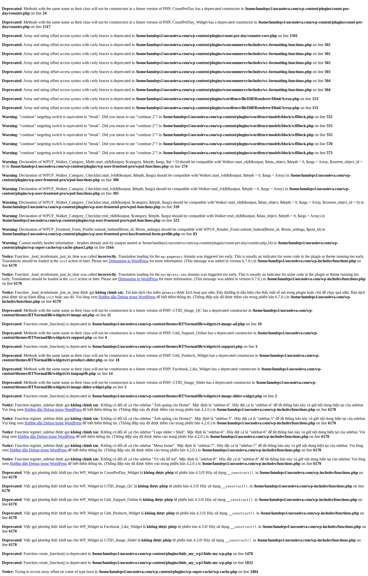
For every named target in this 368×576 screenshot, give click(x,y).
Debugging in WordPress (128, 261)
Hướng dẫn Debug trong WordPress (126, 297)
